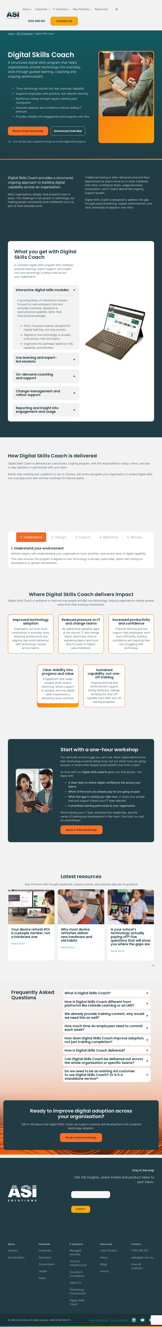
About (11, 1244)
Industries (44, 1244)
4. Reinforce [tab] (108, 537)
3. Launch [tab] (82, 537)
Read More (18, 943)
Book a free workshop (28, 131)
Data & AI (75, 1282)
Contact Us (64, 21)
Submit (81, 1209)
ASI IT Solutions (24, 33)
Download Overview (68, 131)
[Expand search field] (116, 9)
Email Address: (78, 1189)
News (104, 1257)
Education (45, 1257)
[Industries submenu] (49, 9)
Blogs (103, 1264)
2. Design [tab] (58, 537)
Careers (13, 1250)
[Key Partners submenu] (90, 9)
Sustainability (16, 1257)
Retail (42, 1278)
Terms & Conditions (98, 1320)
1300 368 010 (36, 21)
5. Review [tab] (134, 537)
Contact (136, 1244)
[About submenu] (31, 9)
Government (46, 1264)
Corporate (45, 1250)
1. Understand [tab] (31, 537)
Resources (106, 1244)
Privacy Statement (119, 1320)
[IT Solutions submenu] (69, 9)
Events (104, 1271)
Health (43, 1271)
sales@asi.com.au (142, 1257)
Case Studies (108, 1250)
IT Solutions (76, 1244)
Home (11, 33)
